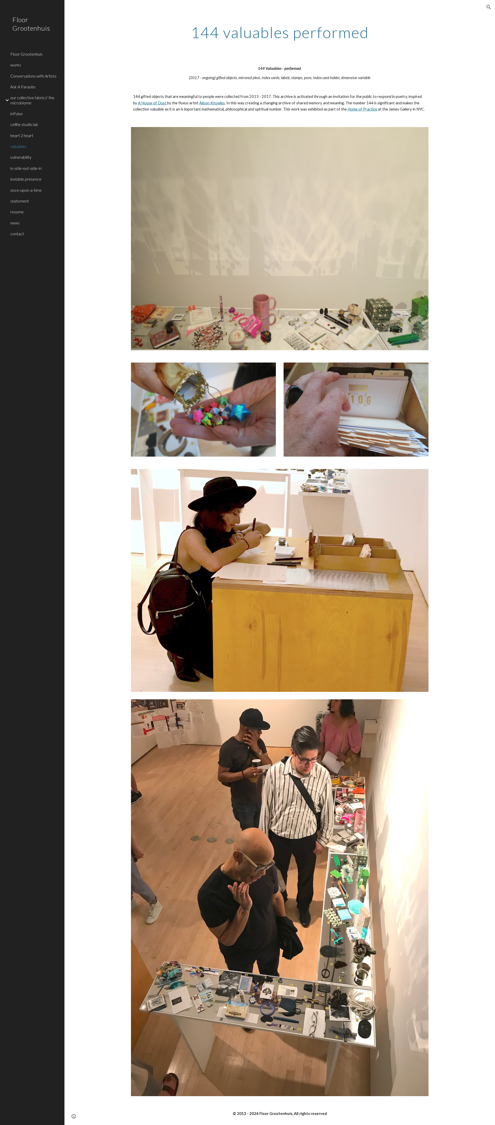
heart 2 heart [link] (21, 135)
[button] (489, 7)
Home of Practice (363, 109)
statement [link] (19, 200)
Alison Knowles (212, 103)
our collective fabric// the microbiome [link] (32, 100)
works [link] (15, 64)
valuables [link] (18, 146)
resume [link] (17, 211)
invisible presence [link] (26, 179)
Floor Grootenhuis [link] (26, 54)
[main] (279, 32)
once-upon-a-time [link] (26, 190)
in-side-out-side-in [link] (26, 168)
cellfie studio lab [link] (24, 124)
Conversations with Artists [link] (33, 75)
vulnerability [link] (20, 157)
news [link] (15, 222)
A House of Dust (152, 103)
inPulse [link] (16, 113)
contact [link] (17, 233)
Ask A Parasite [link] (23, 86)
